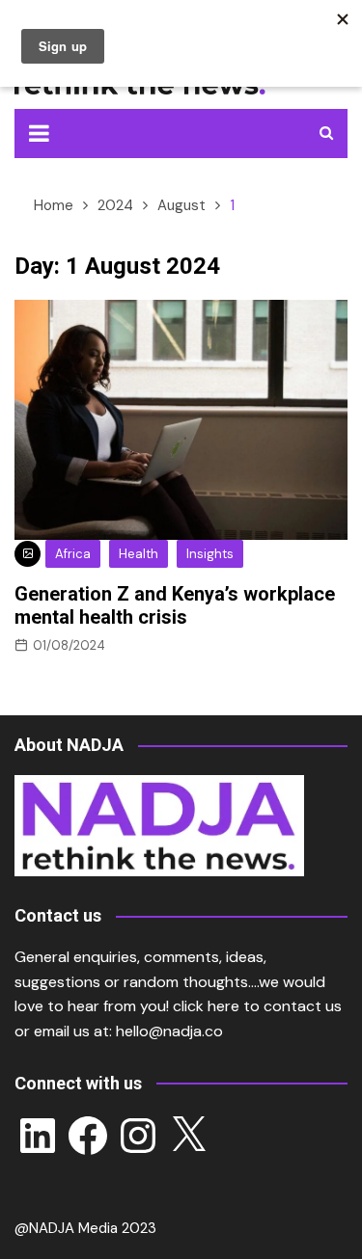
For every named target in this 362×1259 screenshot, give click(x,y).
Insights (210, 554)
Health (138, 554)
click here (206, 1006)
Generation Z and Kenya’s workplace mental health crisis (174, 605)
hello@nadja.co (169, 1031)
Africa (73, 554)
